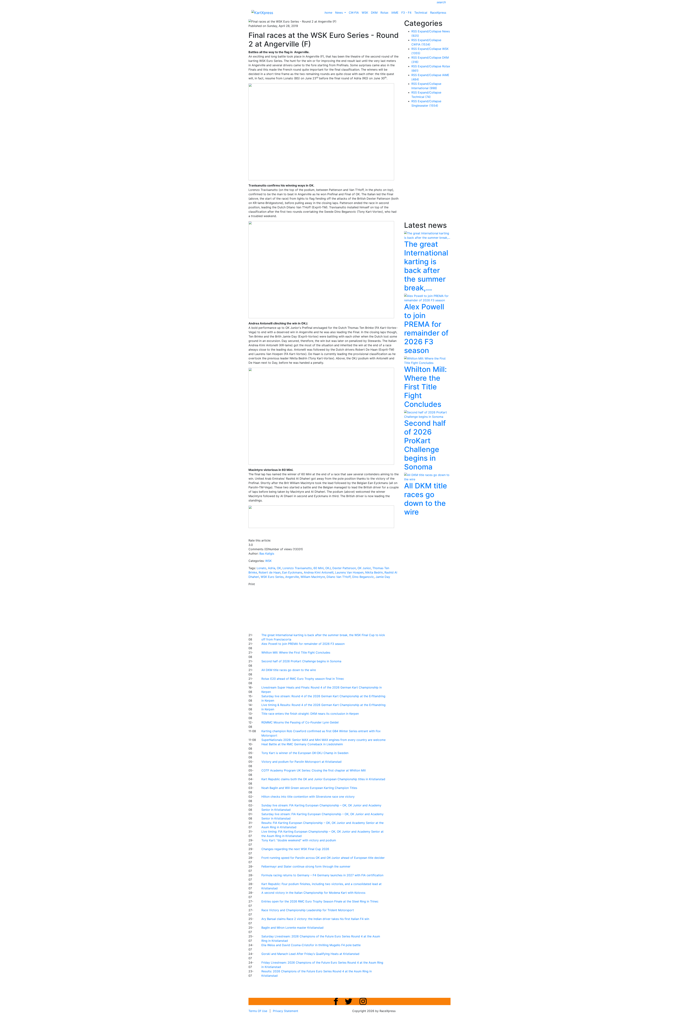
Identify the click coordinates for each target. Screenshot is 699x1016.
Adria (271, 568)
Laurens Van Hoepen (349, 572)
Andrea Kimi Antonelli (318, 572)
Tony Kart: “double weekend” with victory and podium (298, 840)
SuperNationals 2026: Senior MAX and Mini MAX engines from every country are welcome (323, 740)
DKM (374, 12)
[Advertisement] (336, 609)
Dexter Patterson (344, 568)
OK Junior (364, 568)
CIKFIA (420, 44)
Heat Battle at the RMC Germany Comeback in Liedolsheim (302, 744)
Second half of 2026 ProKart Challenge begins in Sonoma (301, 661)
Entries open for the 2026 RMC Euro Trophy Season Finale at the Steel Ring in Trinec (319, 901)
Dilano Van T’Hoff (339, 577)
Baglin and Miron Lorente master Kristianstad (292, 927)
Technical (420, 12)
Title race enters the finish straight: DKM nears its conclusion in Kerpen (310, 713)
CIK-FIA (354, 12)
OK (279, 568)
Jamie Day (383, 577)
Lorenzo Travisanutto (297, 568)
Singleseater (424, 105)
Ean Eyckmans (292, 572)
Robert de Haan (270, 572)
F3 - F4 (406, 12)
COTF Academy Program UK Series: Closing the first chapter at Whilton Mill (313, 770)
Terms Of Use (257, 1011)
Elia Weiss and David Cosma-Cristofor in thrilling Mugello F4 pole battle (311, 945)
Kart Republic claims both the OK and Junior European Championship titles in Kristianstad (323, 779)
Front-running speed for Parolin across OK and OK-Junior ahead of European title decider (323, 858)
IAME (394, 12)
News (339, 12)
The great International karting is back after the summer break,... (426, 266)
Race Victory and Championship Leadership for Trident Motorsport (307, 910)
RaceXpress (438, 12)
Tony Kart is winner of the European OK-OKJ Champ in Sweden (304, 753)
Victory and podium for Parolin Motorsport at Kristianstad (301, 761)
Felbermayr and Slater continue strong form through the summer (305, 866)
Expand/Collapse (429, 31)
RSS (414, 31)
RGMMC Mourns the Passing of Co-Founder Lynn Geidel (300, 722)
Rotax (384, 12)
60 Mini (318, 568)
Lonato (261, 568)
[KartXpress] (262, 12)
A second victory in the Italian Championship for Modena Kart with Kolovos (313, 892)
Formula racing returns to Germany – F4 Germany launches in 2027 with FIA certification (322, 875)
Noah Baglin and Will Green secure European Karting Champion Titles (309, 788)
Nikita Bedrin (374, 572)
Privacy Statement (285, 1011)
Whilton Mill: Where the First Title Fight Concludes (295, 652)
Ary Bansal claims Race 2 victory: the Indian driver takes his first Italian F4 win (315, 919)
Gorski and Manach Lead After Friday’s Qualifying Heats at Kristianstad (310, 954)
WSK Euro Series (272, 577)
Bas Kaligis (266, 553)
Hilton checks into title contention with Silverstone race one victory (308, 796)
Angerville (292, 577)
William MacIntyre (313, 577)
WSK (365, 12)
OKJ (328, 568)
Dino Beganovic (363, 577)
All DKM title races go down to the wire (288, 670)
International (424, 88)
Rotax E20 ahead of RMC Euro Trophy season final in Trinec (302, 678)
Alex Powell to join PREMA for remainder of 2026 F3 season (303, 644)
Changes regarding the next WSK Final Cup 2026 (295, 849)
